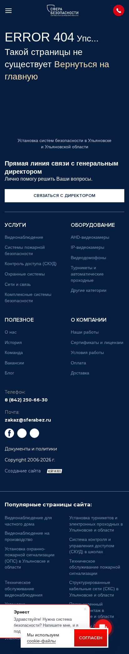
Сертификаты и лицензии (97, 342)
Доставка (80, 372)
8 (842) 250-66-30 (26, 400)
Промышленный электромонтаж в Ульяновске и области (91, 610)
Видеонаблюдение (24, 237)
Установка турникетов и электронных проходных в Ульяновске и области (96, 523)
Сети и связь (18, 284)
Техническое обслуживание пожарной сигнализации (94, 567)
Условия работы (87, 352)
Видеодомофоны (88, 257)
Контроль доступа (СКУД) (31, 263)
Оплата (78, 362)
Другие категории (88, 290)
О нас (11, 332)
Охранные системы (25, 273)
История (13, 342)
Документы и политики (31, 449)
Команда (14, 352)
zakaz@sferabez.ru (28, 420)
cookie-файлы (41, 640)
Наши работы (85, 332)
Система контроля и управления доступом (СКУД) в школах (91, 545)
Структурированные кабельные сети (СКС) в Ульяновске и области (93, 588)
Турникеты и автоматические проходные (87, 273)
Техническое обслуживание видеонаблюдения (24, 588)
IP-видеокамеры (87, 247)
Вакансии (14, 362)
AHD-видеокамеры (90, 237)
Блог (9, 372)
